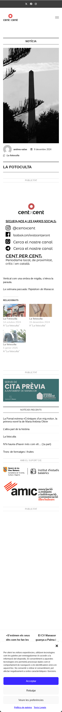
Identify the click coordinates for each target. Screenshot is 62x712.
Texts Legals (40, 707)
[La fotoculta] (40, 310)
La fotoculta (13, 155)
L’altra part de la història (16, 429)
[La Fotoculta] (14, 310)
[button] (57, 646)
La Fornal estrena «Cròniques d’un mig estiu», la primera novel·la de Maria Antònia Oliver (30, 420)
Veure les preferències (31, 700)
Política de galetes (23, 707)
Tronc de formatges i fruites (18, 451)
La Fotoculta (10, 318)
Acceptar (31, 681)
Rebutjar (31, 690)
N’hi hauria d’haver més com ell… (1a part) (27, 444)
